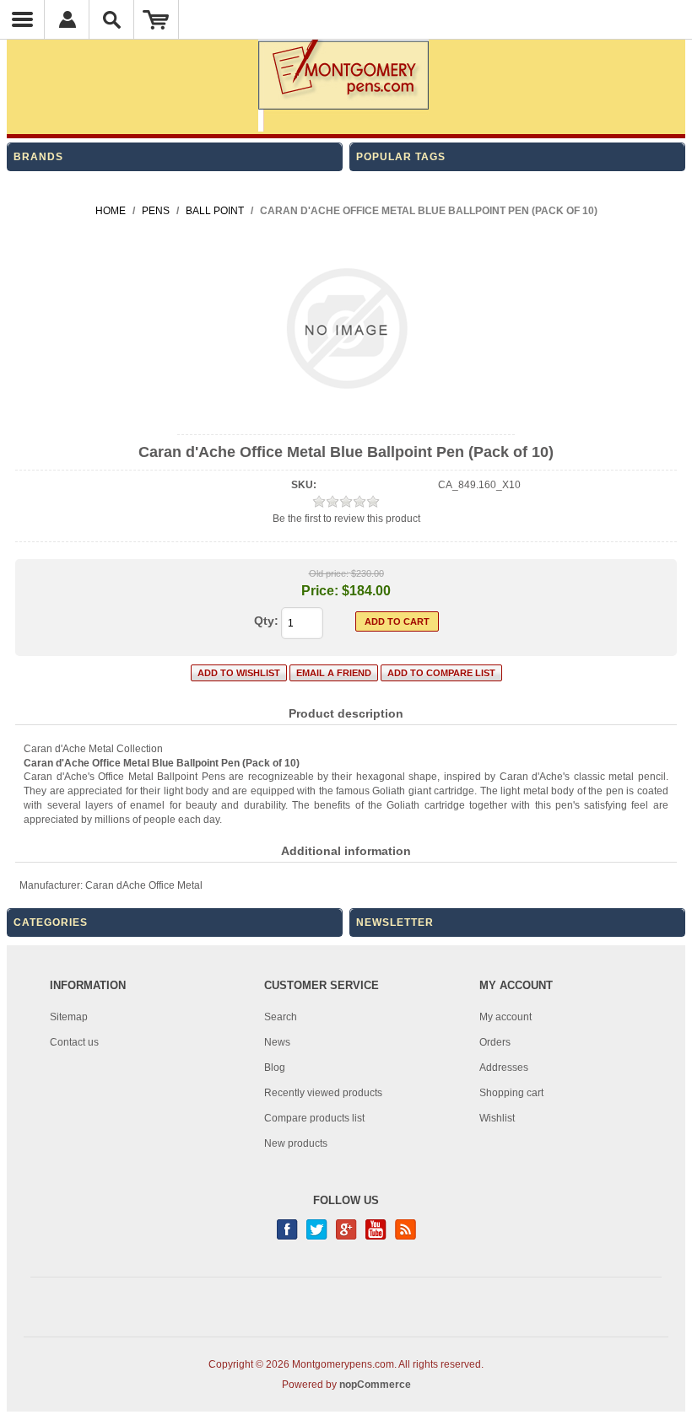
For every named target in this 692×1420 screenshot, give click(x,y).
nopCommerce (375, 1384)
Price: (319, 591)
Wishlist (497, 1118)
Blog (274, 1067)
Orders (495, 1042)
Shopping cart (511, 1093)
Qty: (266, 620)
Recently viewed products (323, 1093)
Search (280, 1017)
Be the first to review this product (346, 518)
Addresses (503, 1067)
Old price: (329, 573)
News (277, 1042)
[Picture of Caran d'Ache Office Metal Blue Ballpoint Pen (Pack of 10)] (346, 420)
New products (295, 1143)
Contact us (74, 1042)
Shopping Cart (156, 19)
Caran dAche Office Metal (144, 885)
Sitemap (69, 1017)
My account (505, 1017)
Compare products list (314, 1118)
